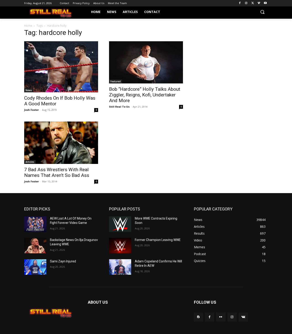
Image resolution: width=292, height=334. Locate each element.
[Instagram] (246, 3)
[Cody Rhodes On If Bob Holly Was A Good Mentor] (61, 67)
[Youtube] (265, 3)
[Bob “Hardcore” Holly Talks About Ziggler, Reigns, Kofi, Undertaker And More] (146, 62)
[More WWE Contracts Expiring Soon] (120, 224)
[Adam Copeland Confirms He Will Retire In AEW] (120, 267)
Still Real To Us (119, 106)
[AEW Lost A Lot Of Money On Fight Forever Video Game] (35, 224)
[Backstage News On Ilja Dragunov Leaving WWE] (35, 245)
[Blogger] (198, 317)
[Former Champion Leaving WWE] (120, 245)
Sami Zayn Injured (63, 261)
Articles (30, 161)
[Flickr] (220, 317)
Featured (115, 81)
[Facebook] (239, 3)
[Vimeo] (258, 3)
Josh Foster (31, 109)
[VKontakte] (243, 317)
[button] (262, 11)
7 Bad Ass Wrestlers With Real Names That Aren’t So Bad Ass (56, 172)
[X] (252, 3)
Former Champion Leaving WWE (158, 240)
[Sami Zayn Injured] (35, 267)
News (29, 90)
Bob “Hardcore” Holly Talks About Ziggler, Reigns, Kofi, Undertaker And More (144, 94)
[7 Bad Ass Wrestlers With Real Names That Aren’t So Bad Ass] (61, 143)
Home (28, 26)
